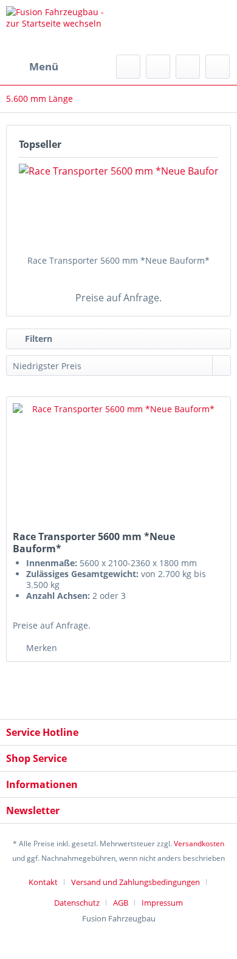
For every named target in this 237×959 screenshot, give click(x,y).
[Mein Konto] (188, 67)
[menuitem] (32, 67)
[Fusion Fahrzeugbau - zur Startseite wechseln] (62, 27)
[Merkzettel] (158, 67)
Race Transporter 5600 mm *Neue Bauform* (118, 260)
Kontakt (43, 882)
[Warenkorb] (217, 67)
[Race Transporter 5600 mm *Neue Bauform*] (118, 206)
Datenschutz (77, 902)
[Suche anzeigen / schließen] (128, 67)
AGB (120, 902)
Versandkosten (199, 843)
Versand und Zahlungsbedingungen (135, 882)
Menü (43, 66)
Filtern (37, 338)
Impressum (162, 902)
